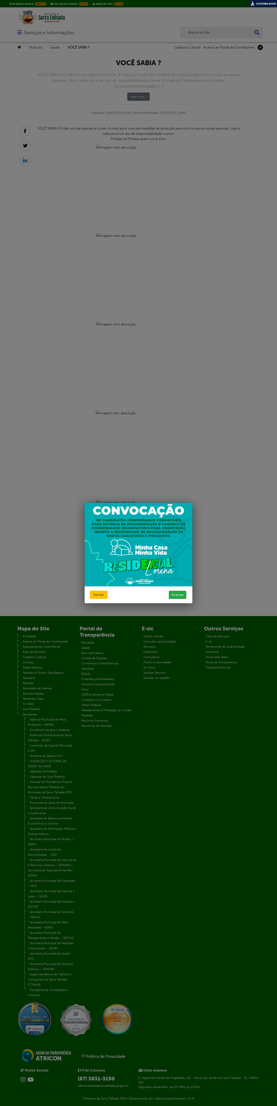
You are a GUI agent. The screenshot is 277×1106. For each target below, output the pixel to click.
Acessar (178, 595)
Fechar (98, 595)
